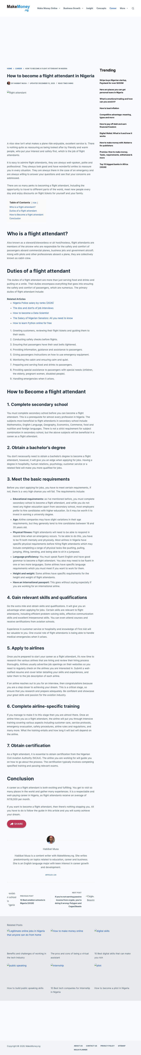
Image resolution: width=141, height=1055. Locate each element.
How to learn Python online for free (32, 323)
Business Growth (71, 8)
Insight (89, 8)
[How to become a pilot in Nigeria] (114, 974)
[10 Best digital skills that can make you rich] (114, 939)
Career (113, 8)
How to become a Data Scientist (31, 313)
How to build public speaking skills (25, 988)
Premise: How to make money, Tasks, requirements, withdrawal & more (116, 155)
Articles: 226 (50, 875)
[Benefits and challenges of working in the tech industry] (27, 939)
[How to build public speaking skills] (27, 974)
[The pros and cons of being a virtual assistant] (70, 939)
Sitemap (121, 1046)
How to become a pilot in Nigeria (111, 988)
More (122, 8)
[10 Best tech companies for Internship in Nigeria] (70, 974)
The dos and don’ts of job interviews (33, 308)
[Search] (133, 8)
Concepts (101, 8)
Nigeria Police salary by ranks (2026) (33, 303)
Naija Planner (80, 1050)
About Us (78, 1046)
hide (34, 203)
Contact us (91, 1046)
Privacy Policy (108, 1046)
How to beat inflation (109, 108)
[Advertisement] (70, 36)
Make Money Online (47, 8)
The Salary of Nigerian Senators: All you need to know (43, 318)
